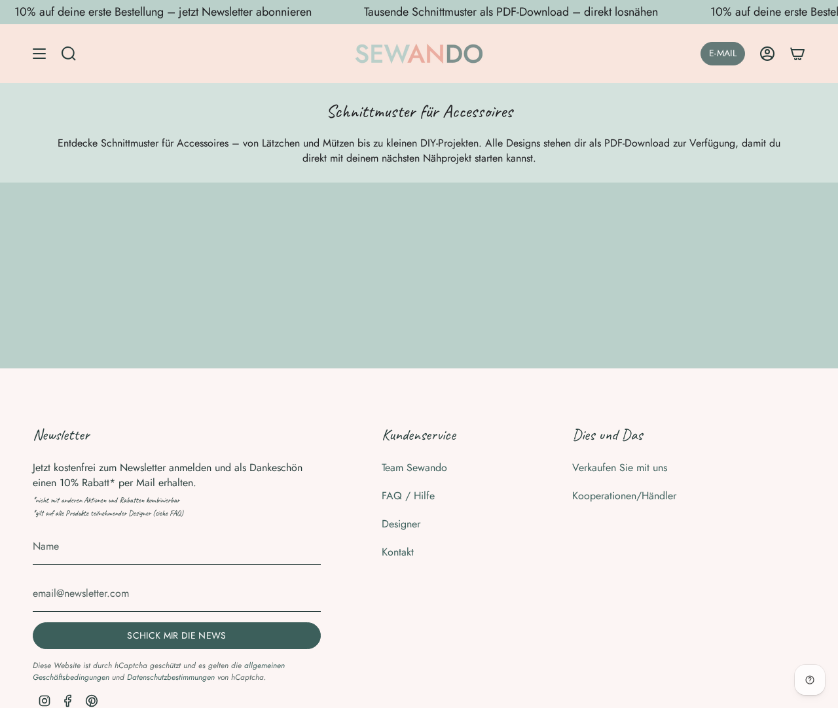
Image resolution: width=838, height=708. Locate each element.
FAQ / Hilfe (408, 495)
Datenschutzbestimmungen (171, 677)
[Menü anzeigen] (39, 53)
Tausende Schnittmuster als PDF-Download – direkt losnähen (511, 11)
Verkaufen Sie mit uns (619, 467)
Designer (401, 523)
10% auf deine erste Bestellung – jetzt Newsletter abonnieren (163, 11)
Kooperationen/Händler (624, 495)
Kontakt (398, 551)
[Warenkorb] (797, 53)
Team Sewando (414, 467)
